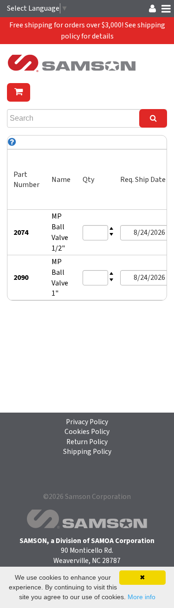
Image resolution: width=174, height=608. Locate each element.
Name (61, 180)
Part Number (26, 179)
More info (141, 597)
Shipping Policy (87, 451)
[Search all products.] (153, 118)
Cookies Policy (87, 432)
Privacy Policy (87, 422)
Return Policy (87, 442)
